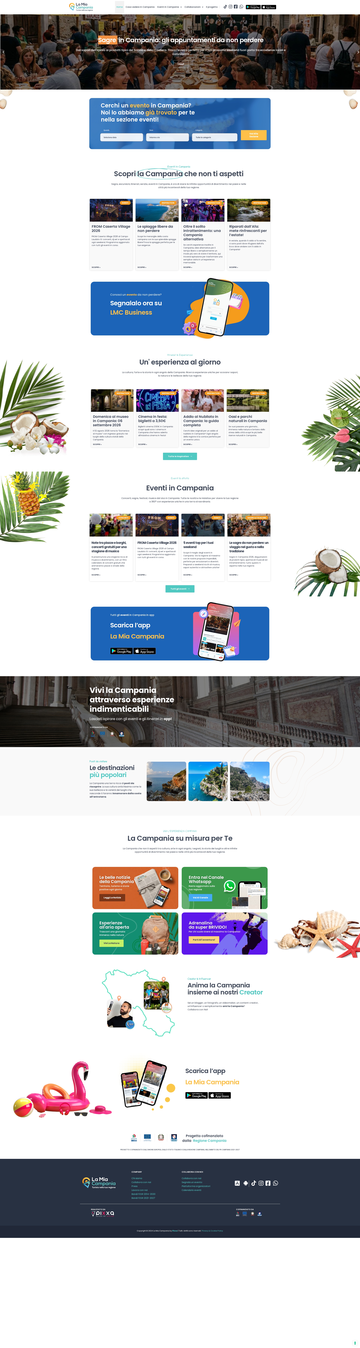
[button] (3, 52)
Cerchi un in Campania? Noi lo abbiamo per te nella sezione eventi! (148, 112)
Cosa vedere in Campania (140, 6)
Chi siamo (136, 1178)
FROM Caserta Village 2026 (111, 228)
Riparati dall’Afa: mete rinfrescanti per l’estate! (248, 230)
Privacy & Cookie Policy (212, 1230)
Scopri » (96, 267)
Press (134, 1186)
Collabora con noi (141, 1182)
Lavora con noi (139, 1190)
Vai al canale (200, 897)
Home (119, 6)
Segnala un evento (192, 1182)
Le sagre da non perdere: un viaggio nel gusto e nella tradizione (248, 547)
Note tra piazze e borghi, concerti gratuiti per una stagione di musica (109, 547)
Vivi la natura (111, 943)
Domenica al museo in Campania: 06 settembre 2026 (111, 421)
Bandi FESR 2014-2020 (143, 1194)
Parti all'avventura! (204, 939)
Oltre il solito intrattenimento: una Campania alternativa (202, 233)
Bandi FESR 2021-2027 (143, 1198)
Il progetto (212, 6)
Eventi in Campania (168, 6)
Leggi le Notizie (112, 897)
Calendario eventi (191, 1190)
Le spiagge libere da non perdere (155, 228)
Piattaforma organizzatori (196, 1186)
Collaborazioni (192, 6)
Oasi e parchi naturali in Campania (248, 418)
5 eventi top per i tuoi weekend (198, 545)
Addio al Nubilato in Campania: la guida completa (201, 421)
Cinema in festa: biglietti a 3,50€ (152, 418)
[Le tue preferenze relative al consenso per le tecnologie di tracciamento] (355, 1343)
